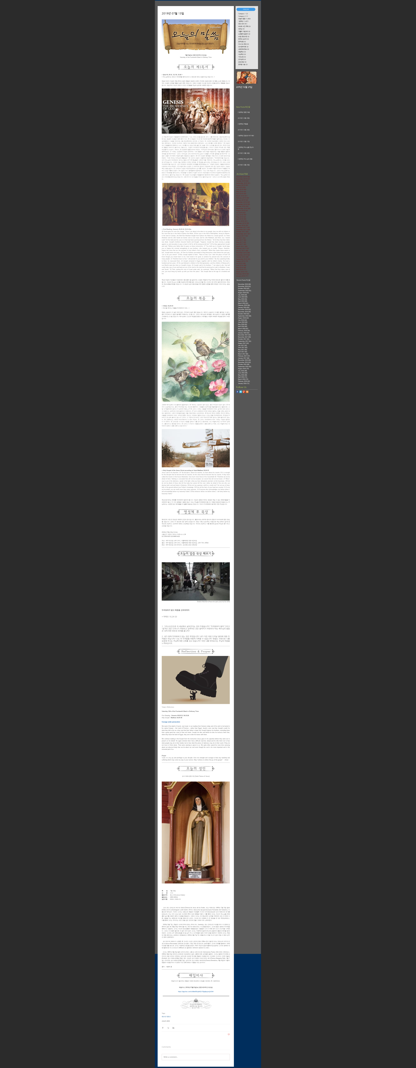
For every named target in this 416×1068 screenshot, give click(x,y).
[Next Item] (254, 77)
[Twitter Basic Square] (240, 392)
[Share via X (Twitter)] (168, 1028)
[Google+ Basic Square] (244, 392)
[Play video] (196, 581)
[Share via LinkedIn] (173, 1028)
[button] (245, 9)
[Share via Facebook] (163, 1028)
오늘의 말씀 (166, 1021)
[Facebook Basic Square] (237, 392)
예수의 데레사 (166, 1016)
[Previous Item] (239, 77)
